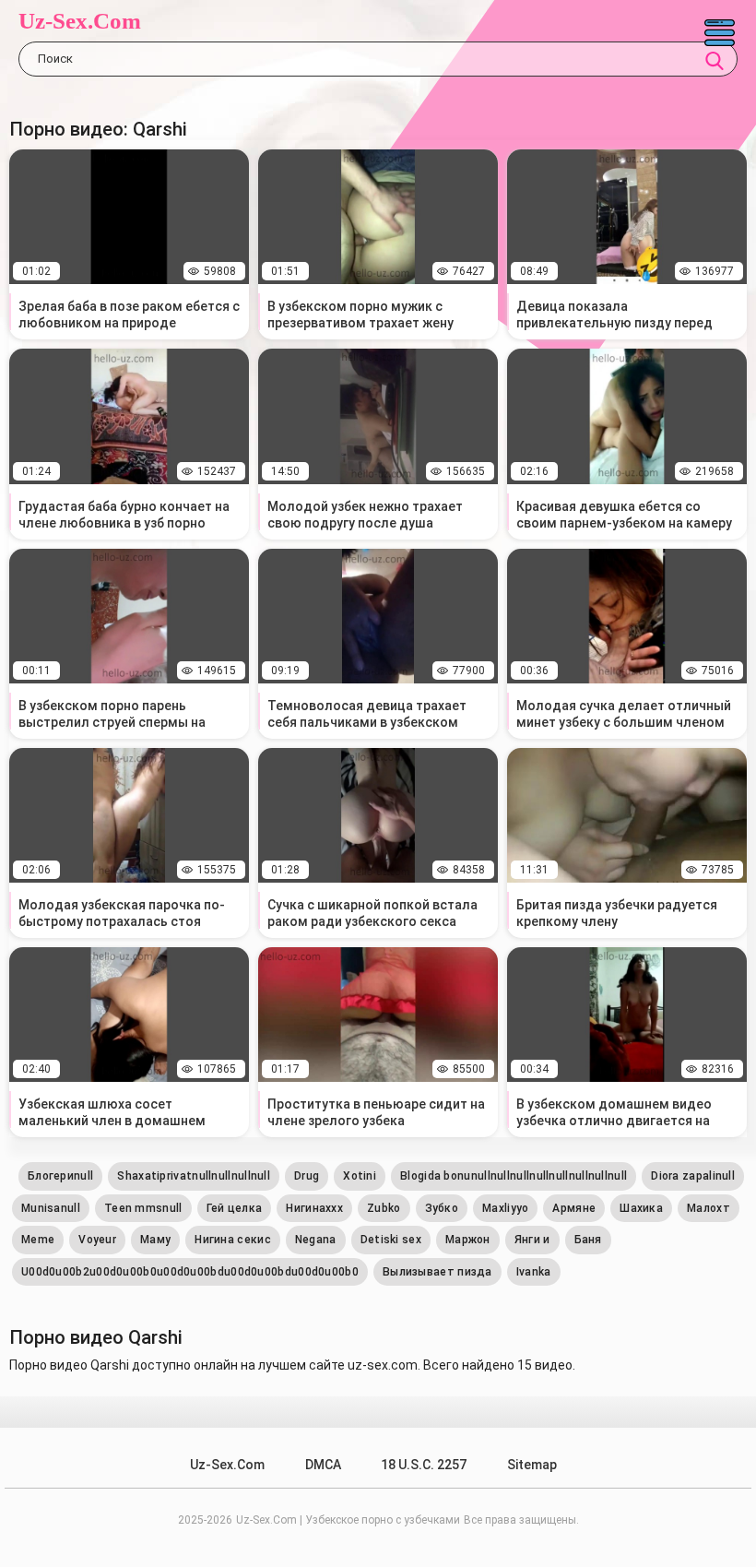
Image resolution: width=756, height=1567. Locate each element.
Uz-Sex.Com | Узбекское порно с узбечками (348, 1520)
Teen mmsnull (143, 1208)
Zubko (384, 1208)
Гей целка (235, 1208)
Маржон (467, 1239)
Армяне (574, 1208)
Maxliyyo (505, 1208)
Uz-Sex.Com (79, 20)
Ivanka (533, 1271)
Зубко (442, 1208)
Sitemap (532, 1464)
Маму (155, 1239)
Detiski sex (390, 1239)
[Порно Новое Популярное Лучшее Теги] (719, 32)
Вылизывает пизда (437, 1271)
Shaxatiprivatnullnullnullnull (193, 1175)
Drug (306, 1175)
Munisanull (50, 1208)
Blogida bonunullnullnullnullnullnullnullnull (513, 1175)
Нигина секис (233, 1239)
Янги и (532, 1239)
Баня (588, 1239)
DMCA (323, 1464)
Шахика (641, 1208)
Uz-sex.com (227, 1464)
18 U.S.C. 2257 (424, 1464)
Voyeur (97, 1239)
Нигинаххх (314, 1208)
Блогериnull (60, 1175)
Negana (316, 1239)
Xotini (359, 1175)
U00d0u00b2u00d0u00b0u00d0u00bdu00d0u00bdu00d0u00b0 (190, 1271)
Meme (37, 1239)
